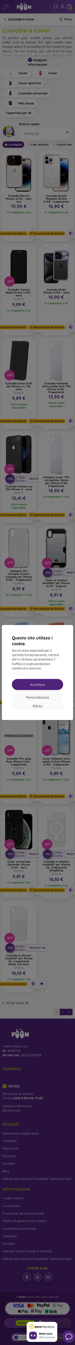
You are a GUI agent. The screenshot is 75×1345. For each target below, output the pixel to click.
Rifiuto (37, 706)
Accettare (37, 685)
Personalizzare (37, 697)
